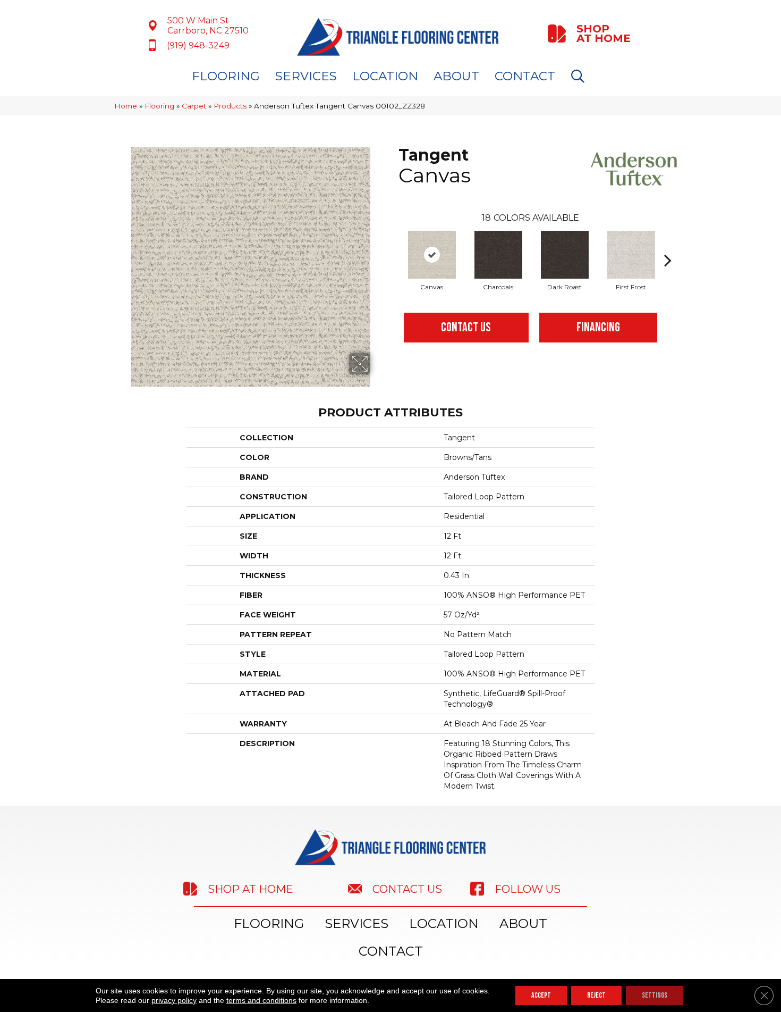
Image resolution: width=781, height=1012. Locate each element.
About (456, 76)
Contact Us (466, 327)
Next (668, 244)
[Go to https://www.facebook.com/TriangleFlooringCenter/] (542, 889)
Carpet (194, 106)
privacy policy (174, 1000)
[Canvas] (432, 254)
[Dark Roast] (564, 254)
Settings (654, 995)
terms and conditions (261, 1000)
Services (306, 76)
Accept (541, 995)
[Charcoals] (498, 254)
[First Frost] (631, 254)
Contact (525, 76)
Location (385, 76)
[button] (580, 76)
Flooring (226, 76)
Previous (393, 244)
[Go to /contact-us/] (398, 888)
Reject (596, 995)
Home (125, 106)
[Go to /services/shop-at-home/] (590, 33)
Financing (598, 327)
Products (230, 106)
